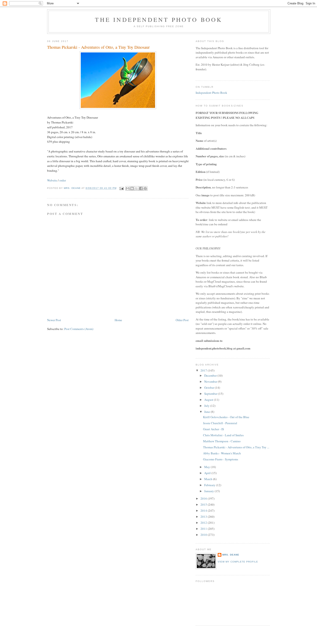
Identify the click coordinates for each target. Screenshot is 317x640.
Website (52, 180)
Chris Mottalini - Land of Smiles (223, 435)
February (210, 485)
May (207, 467)
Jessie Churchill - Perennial (220, 423)
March (208, 479)
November (211, 381)
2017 (204, 370)
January (209, 491)
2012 (204, 522)
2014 (204, 510)
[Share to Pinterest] (145, 188)
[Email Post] (121, 188)
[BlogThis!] (132, 188)
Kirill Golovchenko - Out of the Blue (226, 417)
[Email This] (127, 188)
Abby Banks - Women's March (222, 453)
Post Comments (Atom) (78, 329)
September (211, 393)
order (62, 180)
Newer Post (54, 320)
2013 (204, 516)
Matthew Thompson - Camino (222, 441)
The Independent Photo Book (158, 19)
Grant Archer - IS (213, 429)
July (207, 406)
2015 (204, 504)
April (207, 473)
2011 (204, 529)
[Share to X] (136, 188)
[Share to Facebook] (141, 188)
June (207, 412)
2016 (204, 498)
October (209, 387)
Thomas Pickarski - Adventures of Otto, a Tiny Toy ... (236, 447)
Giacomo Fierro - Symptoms (220, 459)
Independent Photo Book (211, 93)
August (209, 400)
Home (118, 320)
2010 (204, 535)
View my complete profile (238, 561)
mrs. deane (230, 554)
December (210, 375)
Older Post (182, 320)
